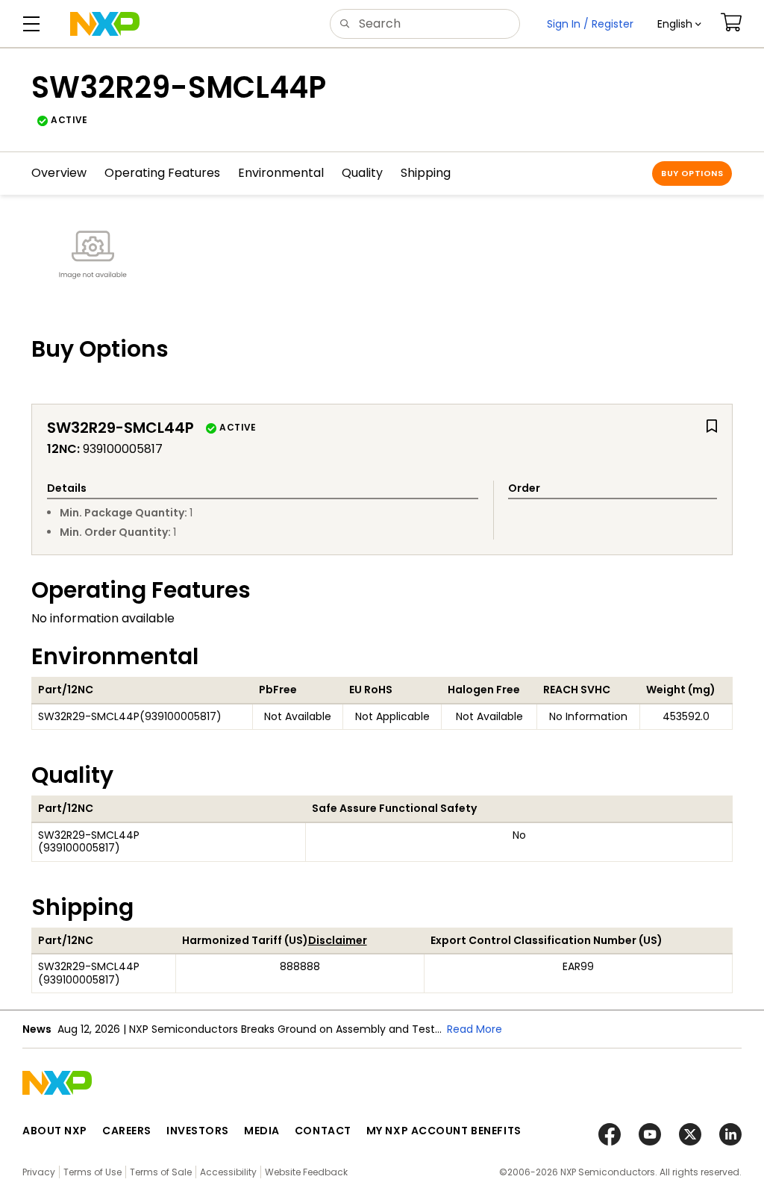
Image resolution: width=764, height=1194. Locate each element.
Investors (197, 1130)
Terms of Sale (161, 1172)
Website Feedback (306, 1172)
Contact (323, 1130)
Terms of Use (92, 1172)
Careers (126, 1130)
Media (262, 1130)
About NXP (54, 1130)
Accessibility (228, 1172)
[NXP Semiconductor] (105, 24)
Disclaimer (337, 940)
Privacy (38, 1172)
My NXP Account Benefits (444, 1130)
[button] (679, 23)
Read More (474, 1029)
